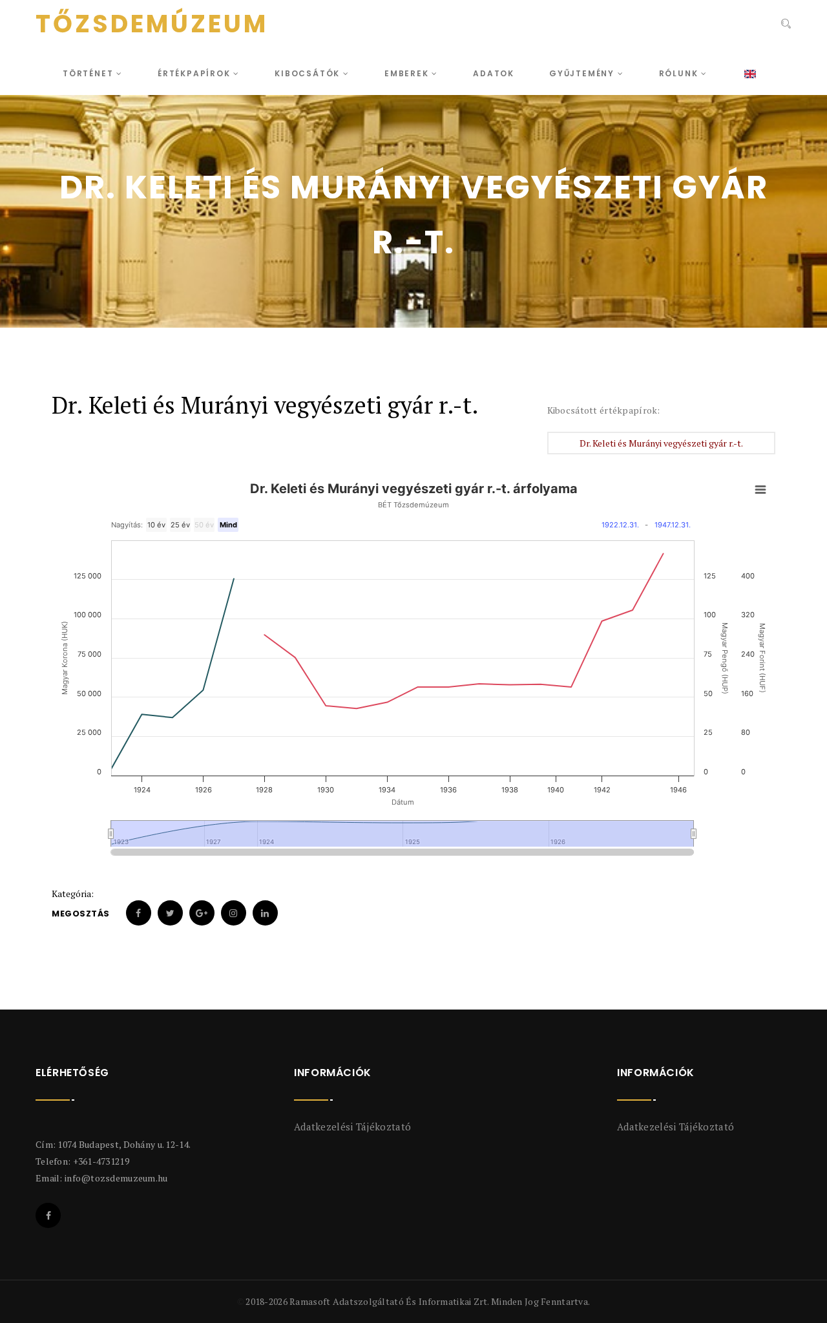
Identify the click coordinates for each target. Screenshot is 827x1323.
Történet (89, 73)
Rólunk (680, 73)
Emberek (408, 73)
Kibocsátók (309, 73)
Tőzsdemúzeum (152, 24)
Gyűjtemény (583, 73)
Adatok (493, 73)
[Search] (784, 25)
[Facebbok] (48, 1215)
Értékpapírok (195, 73)
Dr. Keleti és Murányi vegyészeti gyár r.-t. (661, 443)
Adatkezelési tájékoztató (352, 1126)
